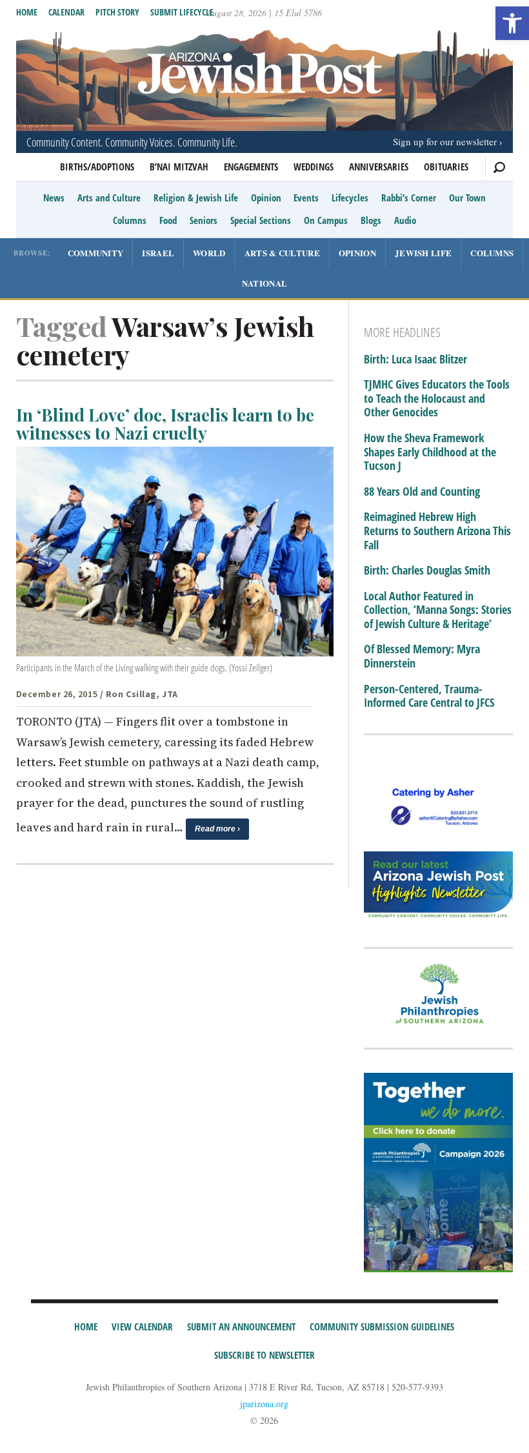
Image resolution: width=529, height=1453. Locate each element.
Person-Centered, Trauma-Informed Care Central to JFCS (429, 696)
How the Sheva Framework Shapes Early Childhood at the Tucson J (430, 452)
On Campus (326, 220)
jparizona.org (264, 1403)
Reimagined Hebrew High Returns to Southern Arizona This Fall (437, 531)
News (54, 197)
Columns (129, 220)
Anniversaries (378, 166)
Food (168, 220)
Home (26, 12)
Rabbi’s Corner (408, 197)
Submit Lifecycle (182, 12)
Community (96, 253)
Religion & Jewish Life (196, 197)
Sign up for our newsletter (445, 141)
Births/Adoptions (97, 166)
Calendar (66, 12)
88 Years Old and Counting (422, 492)
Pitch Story (117, 12)
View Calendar (142, 1326)
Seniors (203, 220)
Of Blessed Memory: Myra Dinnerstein (422, 656)
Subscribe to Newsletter (264, 1354)
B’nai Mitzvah (179, 166)
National (264, 283)
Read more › (217, 828)
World (209, 253)
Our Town (467, 197)
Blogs (371, 220)
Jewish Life (423, 253)
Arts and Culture (109, 197)
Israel (158, 253)
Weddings (314, 166)
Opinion (266, 197)
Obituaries (446, 166)
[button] (512, 23)
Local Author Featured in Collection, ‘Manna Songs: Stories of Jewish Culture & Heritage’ (438, 610)
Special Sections (260, 220)
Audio (405, 220)
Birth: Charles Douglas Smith (427, 571)
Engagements (251, 166)
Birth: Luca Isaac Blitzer (415, 359)
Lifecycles (350, 197)
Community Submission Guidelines (382, 1326)
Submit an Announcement (241, 1326)
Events (306, 197)
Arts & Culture (282, 253)
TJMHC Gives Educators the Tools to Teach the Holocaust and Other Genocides (437, 399)
